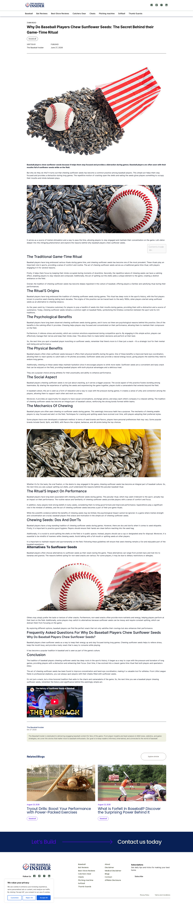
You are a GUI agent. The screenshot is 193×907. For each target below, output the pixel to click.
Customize (15, 898)
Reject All (29, 898)
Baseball (29, 13)
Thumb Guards (135, 13)
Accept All (43, 898)
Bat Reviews (41, 13)
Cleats (92, 13)
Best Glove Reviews (60, 13)
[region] (29, 891)
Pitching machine (107, 13)
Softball (121, 13)
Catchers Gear (79, 13)
